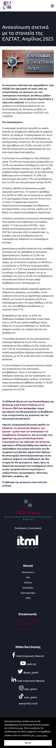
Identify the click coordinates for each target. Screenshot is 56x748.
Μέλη (28, 598)
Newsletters (28, 588)
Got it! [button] (28, 743)
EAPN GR (31, 664)
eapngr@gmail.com (27, 629)
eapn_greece (30, 689)
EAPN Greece (28, 512)
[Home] (7, 5)
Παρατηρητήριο (28, 593)
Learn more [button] (41, 735)
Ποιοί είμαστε (28, 572)
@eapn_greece (30, 672)
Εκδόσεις (28, 582)
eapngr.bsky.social (28, 703)
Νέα (28, 577)
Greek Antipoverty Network (29, 656)
